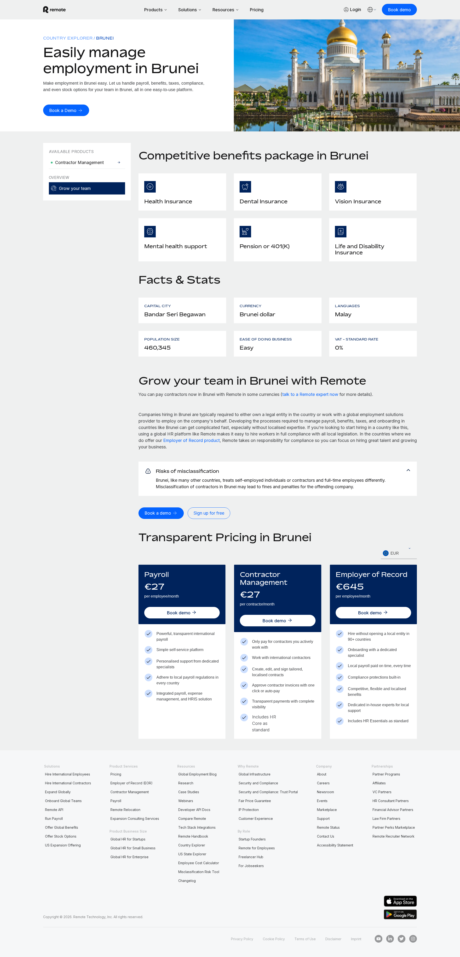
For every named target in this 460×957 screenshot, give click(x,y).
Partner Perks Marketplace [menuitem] (394, 827)
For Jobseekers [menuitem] (251, 866)
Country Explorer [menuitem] (68, 38)
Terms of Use (305, 939)
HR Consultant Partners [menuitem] (391, 801)
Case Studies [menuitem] (188, 792)
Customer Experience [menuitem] (256, 818)
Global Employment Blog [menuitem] (197, 774)
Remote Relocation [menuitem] (125, 810)
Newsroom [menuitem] (325, 792)
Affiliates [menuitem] (379, 783)
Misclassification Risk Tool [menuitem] (198, 872)
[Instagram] (413, 939)
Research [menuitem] (185, 783)
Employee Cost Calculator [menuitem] (198, 863)
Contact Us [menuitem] (325, 836)
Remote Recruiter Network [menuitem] (393, 836)
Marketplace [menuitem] (327, 810)
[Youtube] (378, 939)
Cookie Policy (274, 939)
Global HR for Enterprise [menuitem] (129, 857)
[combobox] (399, 553)
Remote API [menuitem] (54, 810)
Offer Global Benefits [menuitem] (61, 827)
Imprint (356, 939)
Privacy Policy (242, 939)
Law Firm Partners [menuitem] (386, 818)
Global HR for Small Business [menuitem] (132, 848)
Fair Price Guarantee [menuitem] (255, 801)
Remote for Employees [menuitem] (257, 848)
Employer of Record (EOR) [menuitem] (131, 783)
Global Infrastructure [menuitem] (254, 774)
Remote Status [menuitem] (328, 827)
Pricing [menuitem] (115, 774)
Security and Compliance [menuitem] (258, 783)
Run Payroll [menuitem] (54, 818)
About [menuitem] (321, 774)
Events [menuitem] (322, 801)
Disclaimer (333, 939)
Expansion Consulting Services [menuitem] (134, 818)
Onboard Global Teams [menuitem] (63, 801)
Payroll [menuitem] (115, 801)
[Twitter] (401, 939)
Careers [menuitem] (323, 783)
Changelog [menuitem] (187, 881)
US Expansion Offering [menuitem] (63, 845)
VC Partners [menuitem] (382, 792)
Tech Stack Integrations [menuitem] (197, 827)
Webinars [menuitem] (185, 801)
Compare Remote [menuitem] (192, 818)
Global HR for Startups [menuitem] (127, 839)
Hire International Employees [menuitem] (67, 774)
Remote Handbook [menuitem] (193, 836)
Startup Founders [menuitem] (252, 839)
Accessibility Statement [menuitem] (335, 845)
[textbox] (399, 553)
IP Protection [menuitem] (249, 810)
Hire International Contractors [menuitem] (68, 783)
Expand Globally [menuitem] (58, 792)
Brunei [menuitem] (105, 38)
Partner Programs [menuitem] (386, 774)
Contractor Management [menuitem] (129, 792)
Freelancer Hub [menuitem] (251, 857)
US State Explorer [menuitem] (192, 854)
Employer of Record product (191, 440)
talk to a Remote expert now (310, 394)
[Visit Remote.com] (54, 9)
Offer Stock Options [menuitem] (60, 836)
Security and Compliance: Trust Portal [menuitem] (268, 792)
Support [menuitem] (323, 818)
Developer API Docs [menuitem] (194, 810)
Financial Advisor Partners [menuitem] (393, 810)
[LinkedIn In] (390, 939)
